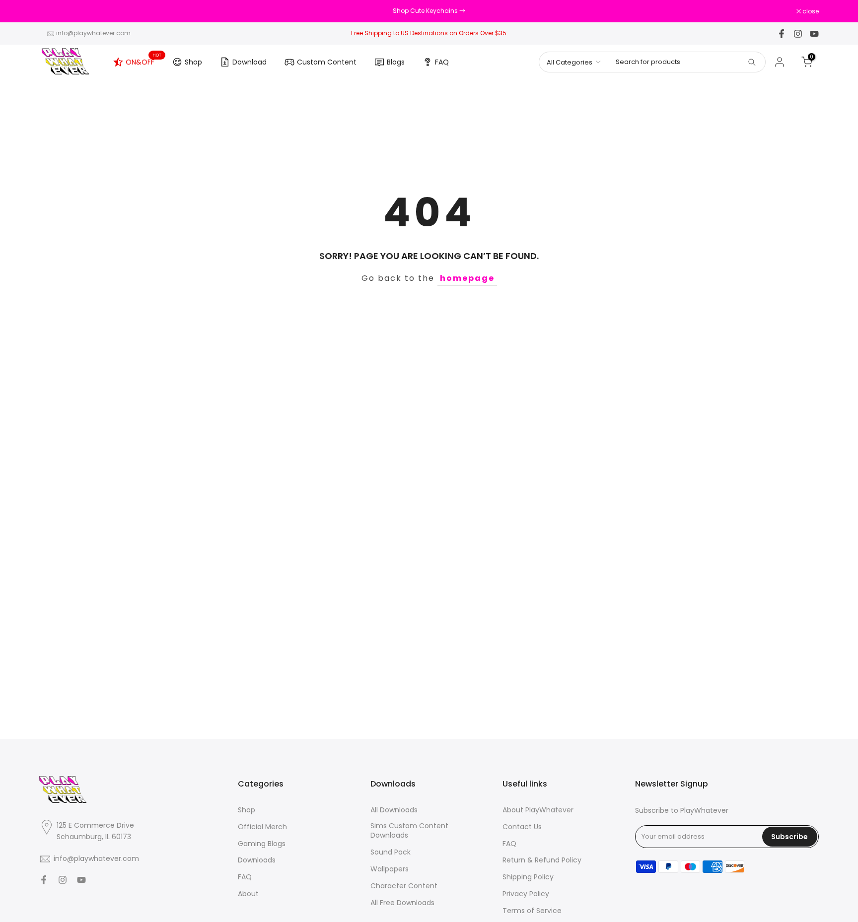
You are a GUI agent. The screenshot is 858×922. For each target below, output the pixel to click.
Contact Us (522, 827)
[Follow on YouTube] (814, 34)
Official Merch (262, 827)
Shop (193, 62)
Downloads (257, 860)
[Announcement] (429, 11)
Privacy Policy (525, 894)
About (248, 894)
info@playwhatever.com (93, 33)
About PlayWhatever (537, 810)
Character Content (403, 886)
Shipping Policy (528, 877)
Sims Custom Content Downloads (409, 831)
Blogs (396, 62)
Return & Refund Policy (541, 860)
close (53, 11)
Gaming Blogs (262, 844)
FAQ (442, 62)
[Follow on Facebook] (781, 34)
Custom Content (327, 62)
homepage (467, 278)
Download (249, 62)
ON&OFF (144, 60)
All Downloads (394, 810)
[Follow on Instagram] (797, 34)
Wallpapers (389, 869)
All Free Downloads (402, 903)
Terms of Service (532, 911)
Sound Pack (390, 852)
